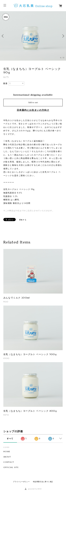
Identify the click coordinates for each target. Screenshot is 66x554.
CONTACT (8, 462)
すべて (10, 438)
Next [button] (63, 36)
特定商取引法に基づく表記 (43, 482)
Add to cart (33, 102)
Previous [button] (3, 36)
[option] (33, 36)
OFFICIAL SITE (11, 467)
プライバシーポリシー (21, 482)
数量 (5, 83)
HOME (6, 451)
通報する (22, 220)
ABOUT (7, 457)
